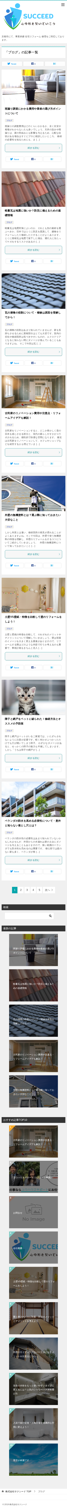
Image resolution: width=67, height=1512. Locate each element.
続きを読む (33, 148)
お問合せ (17, 1213)
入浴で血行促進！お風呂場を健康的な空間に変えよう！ (33, 1425)
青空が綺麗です (21, 1460)
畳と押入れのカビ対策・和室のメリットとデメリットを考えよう (33, 1319)
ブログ (9, 120)
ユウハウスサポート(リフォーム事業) (32, 1177)
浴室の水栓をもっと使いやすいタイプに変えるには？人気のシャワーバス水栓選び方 (33, 1389)
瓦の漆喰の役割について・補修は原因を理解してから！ (33, 1021)
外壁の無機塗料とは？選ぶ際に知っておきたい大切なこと (33, 1092)
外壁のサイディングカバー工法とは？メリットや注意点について (33, 1354)
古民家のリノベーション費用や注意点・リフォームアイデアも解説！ (33, 1056)
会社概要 (17, 1248)
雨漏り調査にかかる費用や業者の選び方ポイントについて (33, 950)
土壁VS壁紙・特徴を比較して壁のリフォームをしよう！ (34, 1283)
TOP (18, 1491)
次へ (47, 890)
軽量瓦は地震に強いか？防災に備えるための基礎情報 (33, 986)
